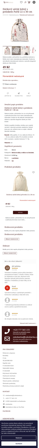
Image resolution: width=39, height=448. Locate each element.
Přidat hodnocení (12, 239)
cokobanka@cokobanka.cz (25, 337)
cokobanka (8, 404)
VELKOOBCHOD (7, 360)
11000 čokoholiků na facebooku (15, 401)
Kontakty (5, 355)
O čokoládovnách (8, 365)
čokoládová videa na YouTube (14, 407)
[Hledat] (25, 2)
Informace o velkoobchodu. (20, 341)
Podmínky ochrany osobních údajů (13, 386)
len (13, 161)
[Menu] (34, 2)
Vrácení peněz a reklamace (11, 381)
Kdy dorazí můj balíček (10, 373)
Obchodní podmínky (9, 383)
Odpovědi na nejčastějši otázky (21, 332)
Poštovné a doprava (9, 353)
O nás (4, 358)
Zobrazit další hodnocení (27, 323)
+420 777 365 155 (21, 329)
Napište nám (7, 363)
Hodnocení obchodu (9, 376)
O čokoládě (6, 371)
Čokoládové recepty (9, 378)
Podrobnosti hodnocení (27, 15)
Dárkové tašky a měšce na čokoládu (23, 152)
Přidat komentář (10, 253)
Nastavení (19, 438)
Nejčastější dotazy (8, 368)
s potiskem (15, 158)
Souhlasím (19, 443)
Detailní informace (8, 88)
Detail (20, 212)
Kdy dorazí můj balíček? (19, 334)
